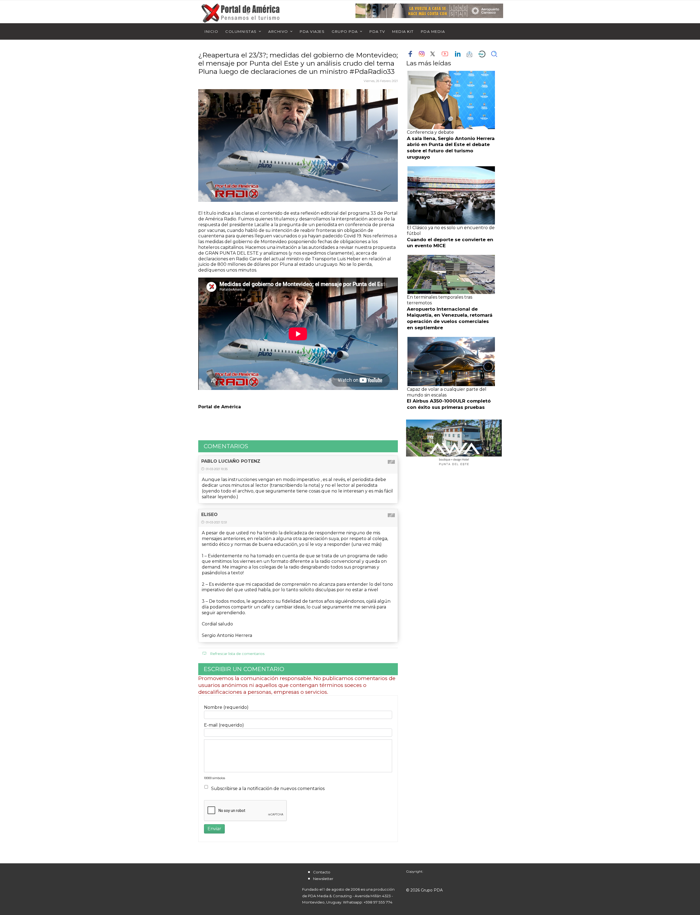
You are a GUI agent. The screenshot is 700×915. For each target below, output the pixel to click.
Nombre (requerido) (226, 707)
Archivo (278, 31)
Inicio (211, 31)
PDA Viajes (312, 31)
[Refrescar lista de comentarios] (390, 446)
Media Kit (403, 31)
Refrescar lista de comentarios (237, 653)
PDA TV (377, 31)
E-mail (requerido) (224, 725)
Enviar (214, 828)
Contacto (321, 872)
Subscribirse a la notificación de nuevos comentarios (268, 788)
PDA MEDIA (433, 31)
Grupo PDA (345, 31)
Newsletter (323, 878)
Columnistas (241, 31)
